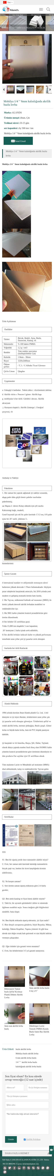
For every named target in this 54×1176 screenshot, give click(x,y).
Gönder (11, 1139)
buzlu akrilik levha (23, 1049)
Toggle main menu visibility (41, 9)
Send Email (18, 140)
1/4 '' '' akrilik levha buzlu (26, 1062)
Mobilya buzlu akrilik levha (27, 1054)
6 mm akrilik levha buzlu (26, 1058)
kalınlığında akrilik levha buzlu (28, 1067)
